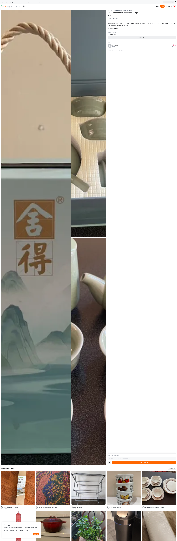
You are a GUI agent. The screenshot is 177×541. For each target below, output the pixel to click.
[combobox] (16, 6)
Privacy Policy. (24, 530)
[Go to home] (4, 6)
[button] (172, 468)
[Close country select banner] (175, 1)
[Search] (24, 6)
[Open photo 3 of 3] (88, 351)
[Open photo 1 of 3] (36, 237)
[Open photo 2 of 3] (88, 123)
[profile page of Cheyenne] (110, 46)
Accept (36, 534)
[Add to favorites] (109, 462)
